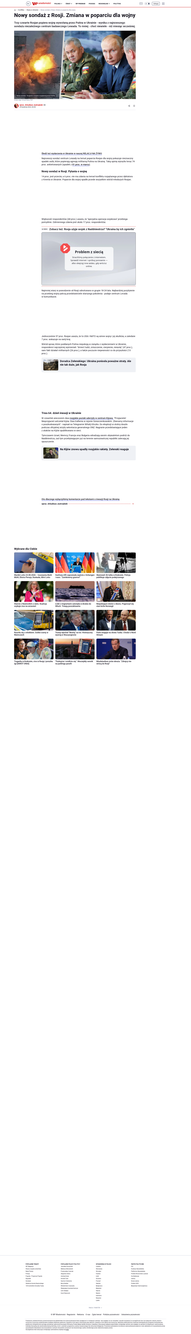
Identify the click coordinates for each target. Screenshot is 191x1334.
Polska (57, 4)
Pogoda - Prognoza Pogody (34, 1276)
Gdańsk (98, 1283)
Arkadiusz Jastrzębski (34, 105)
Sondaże (28, 1281)
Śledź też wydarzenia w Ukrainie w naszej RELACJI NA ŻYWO (72, 153)
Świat (68, 4)
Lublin (98, 1300)
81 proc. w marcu (80, 164)
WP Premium (80, 4)
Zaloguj (155, 4)
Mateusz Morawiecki (67, 1269)
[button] (147, 3)
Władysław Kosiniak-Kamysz (69, 1288)
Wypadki (28, 1278)
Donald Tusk (64, 1278)
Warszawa (99, 1269)
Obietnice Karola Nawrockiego (35, 1283)
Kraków (98, 1273)
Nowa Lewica (135, 1281)
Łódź (97, 1276)
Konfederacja (135, 1276)
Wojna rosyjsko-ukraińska (33, 1269)
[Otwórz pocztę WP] (141, 3)
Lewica (133, 1278)
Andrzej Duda (65, 1276)
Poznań (98, 1281)
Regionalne (103, 4)
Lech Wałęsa (64, 1290)
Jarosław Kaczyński (67, 1266)
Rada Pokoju (29, 1271)
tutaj (67, 1329)
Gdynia (98, 1290)
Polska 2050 (135, 1283)
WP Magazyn (30, 1266)
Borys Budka (64, 1283)
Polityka (117, 4)
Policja (28, 1273)
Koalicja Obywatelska (137, 1269)
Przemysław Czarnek (67, 1271)
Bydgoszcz (99, 1286)
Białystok (98, 1288)
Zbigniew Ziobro (65, 1273)
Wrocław (98, 1271)
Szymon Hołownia (66, 1281)
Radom (98, 1293)
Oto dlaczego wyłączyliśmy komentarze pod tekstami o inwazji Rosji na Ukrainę (80, 499)
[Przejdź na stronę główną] (28, 5)
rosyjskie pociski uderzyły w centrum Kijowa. (92, 418)
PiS (132, 1266)
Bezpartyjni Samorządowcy (139, 1286)
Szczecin (98, 1278)
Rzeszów (98, 1298)
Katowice (98, 1295)
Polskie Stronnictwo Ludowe (139, 1273)
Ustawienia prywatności (130, 1314)
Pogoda (92, 4)
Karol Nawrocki (65, 1293)
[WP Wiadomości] (43, 3)
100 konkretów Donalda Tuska (35, 1286)
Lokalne (98, 1266)
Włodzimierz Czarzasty (67, 1286)
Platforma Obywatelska (138, 1271)
